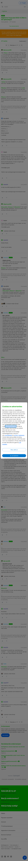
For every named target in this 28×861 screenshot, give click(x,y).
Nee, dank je (14, 449)
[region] (14, 430)
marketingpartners (10, 426)
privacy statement (19, 435)
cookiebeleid (8, 435)
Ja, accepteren (14, 455)
